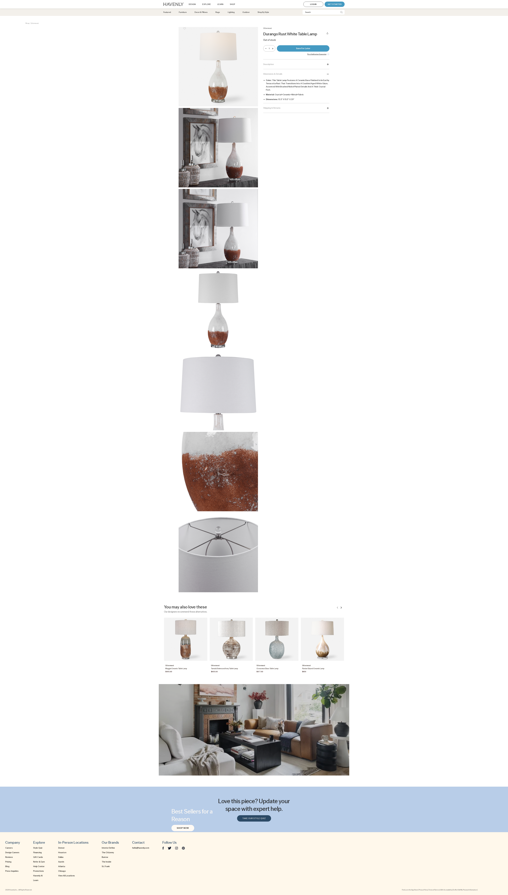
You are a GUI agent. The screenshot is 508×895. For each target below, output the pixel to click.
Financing (37, 852)
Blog (7, 866)
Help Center (38, 866)
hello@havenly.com (140, 848)
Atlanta (61, 866)
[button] (218, 66)
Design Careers (12, 852)
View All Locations (66, 875)
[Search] (341, 12)
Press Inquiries (12, 871)
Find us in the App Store (410, 890)
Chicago (62, 871)
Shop (27, 23)
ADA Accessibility (446, 890)
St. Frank (106, 866)
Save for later (303, 48)
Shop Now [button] (183, 828)
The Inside (106, 862)
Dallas (61, 857)
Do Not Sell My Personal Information (465, 890)
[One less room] (266, 48)
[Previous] (337, 607)
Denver (61, 848)
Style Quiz (37, 848)
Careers (9, 848)
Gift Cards (38, 857)
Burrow (105, 857)
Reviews (9, 857)
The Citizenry (108, 852)
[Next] (341, 607)
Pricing (8, 862)
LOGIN (313, 4)
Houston (62, 852)
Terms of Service (434, 890)
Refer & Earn (39, 862)
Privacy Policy (423, 890)
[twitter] (169, 847)
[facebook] (163, 847)
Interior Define (108, 848)
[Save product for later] (184, 30)
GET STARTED (335, 4)
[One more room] (272, 48)
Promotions (38, 871)
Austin (61, 862)
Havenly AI (38, 875)
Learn (35, 880)
